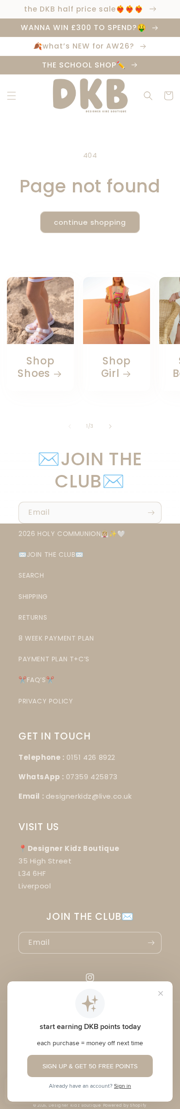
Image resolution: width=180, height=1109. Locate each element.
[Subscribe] (151, 513)
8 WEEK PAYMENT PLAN (56, 638)
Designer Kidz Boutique (74, 1105)
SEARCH (31, 575)
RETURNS (32, 617)
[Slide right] (110, 426)
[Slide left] (70, 426)
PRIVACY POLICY (45, 701)
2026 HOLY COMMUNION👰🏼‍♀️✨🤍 (71, 533)
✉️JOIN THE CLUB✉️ (51, 554)
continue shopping (90, 222)
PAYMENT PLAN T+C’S (54, 659)
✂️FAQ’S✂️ (36, 679)
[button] (11, 96)
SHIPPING (33, 596)
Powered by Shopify (125, 1105)
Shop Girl (116, 367)
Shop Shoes (36, 367)
